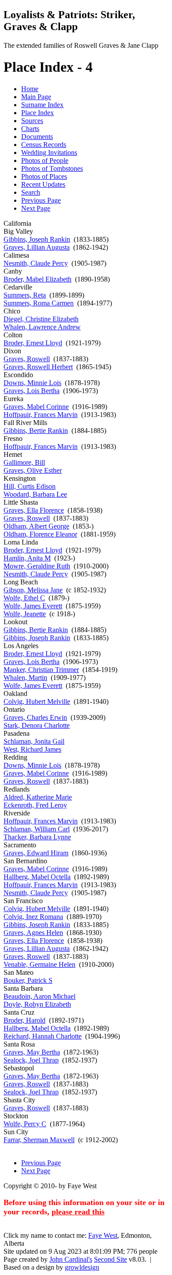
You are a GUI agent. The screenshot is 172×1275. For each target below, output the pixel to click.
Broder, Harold (24, 1020)
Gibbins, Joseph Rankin (37, 239)
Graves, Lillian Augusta (37, 247)
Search (30, 192)
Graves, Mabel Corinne (36, 406)
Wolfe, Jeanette (25, 614)
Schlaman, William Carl (37, 829)
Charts (30, 128)
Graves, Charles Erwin (35, 717)
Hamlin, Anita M (27, 558)
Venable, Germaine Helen (39, 964)
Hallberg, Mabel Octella (37, 877)
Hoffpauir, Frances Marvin (41, 414)
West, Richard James (32, 749)
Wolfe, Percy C (25, 1124)
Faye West (102, 1235)
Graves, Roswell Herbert (38, 367)
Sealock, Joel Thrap (31, 1060)
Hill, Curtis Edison (30, 486)
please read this (78, 1211)
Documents (37, 136)
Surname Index (42, 104)
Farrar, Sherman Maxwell (39, 1140)
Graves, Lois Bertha (32, 390)
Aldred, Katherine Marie (38, 797)
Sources (32, 120)
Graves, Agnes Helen (33, 932)
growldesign (82, 1267)
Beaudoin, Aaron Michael (39, 996)
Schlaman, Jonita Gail (34, 741)
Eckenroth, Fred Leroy (35, 805)
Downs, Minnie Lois (32, 382)
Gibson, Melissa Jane (33, 590)
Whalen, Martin (25, 677)
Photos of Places (44, 176)
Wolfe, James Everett (33, 606)
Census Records (43, 144)
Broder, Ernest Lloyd (33, 343)
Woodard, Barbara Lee (35, 494)
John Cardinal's (70, 1259)
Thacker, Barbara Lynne (37, 837)
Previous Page (41, 200)
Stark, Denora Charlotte (37, 725)
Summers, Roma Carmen (39, 303)
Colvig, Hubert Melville (37, 701)
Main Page (36, 96)
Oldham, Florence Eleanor (40, 534)
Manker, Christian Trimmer (41, 669)
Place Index (37, 112)
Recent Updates (43, 184)
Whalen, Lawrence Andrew (42, 327)
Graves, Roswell (27, 359)
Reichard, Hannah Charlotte (43, 1036)
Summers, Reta (25, 295)
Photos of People (44, 160)
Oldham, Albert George (36, 526)
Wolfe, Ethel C (24, 598)
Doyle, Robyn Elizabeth (37, 1004)
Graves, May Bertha (32, 1052)
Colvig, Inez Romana (33, 916)
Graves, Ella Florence (34, 510)
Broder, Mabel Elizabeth (37, 279)
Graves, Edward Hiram (36, 853)
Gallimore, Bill (24, 462)
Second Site (110, 1259)
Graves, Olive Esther (33, 470)
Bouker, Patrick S (28, 980)
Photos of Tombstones (52, 168)
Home (29, 89)
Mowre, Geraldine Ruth (37, 566)
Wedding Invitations (49, 152)
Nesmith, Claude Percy (36, 263)
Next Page (35, 208)
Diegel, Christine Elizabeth (41, 319)
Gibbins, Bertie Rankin (36, 430)
